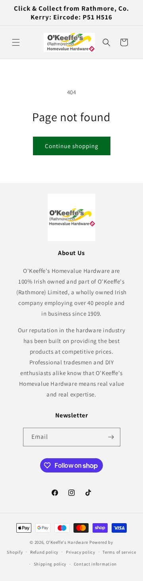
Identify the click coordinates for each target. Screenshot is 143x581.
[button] (16, 42)
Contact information (95, 564)
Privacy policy (80, 552)
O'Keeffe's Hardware (67, 542)
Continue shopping (72, 146)
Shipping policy (50, 564)
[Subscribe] (111, 437)
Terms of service (119, 552)
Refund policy (44, 552)
